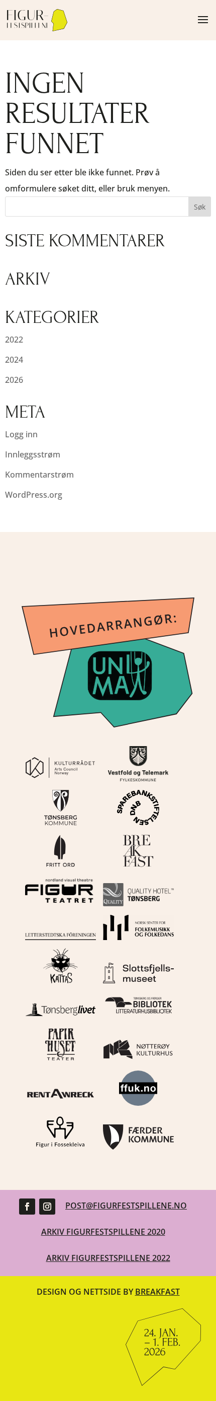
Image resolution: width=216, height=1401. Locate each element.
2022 (14, 339)
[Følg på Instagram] (47, 1206)
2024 (14, 359)
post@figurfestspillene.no (126, 1205)
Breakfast (157, 1291)
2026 (14, 379)
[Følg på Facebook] (27, 1206)
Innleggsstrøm (32, 454)
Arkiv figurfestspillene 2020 (103, 1231)
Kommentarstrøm (39, 474)
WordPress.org (33, 494)
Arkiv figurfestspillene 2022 (108, 1257)
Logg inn (21, 434)
